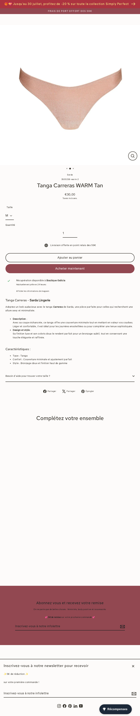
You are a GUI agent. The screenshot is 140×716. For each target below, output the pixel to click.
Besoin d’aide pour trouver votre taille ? (27, 376)
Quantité (10, 225)
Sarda (70, 174)
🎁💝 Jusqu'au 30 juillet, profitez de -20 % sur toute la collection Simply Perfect (66, 4)
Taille (10, 207)
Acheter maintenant (70, 268)
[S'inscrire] (133, 694)
